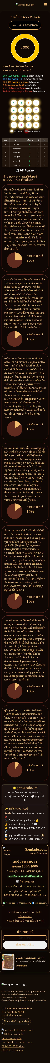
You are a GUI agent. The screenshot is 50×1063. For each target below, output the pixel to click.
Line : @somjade (12, 1038)
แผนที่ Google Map (18, 1021)
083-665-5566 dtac (13, 1046)
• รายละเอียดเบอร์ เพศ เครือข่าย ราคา (25, 921)
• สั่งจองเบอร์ (25, 916)
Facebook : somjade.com (17, 1042)
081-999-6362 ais (12, 1050)
